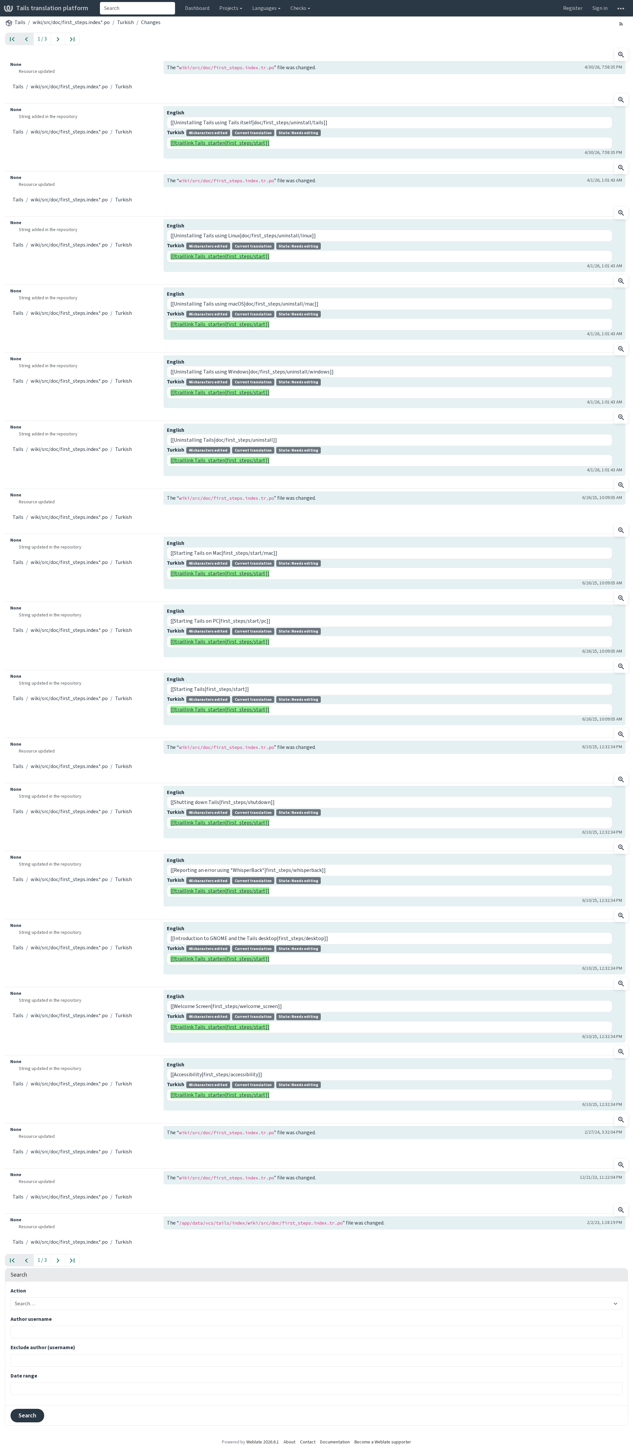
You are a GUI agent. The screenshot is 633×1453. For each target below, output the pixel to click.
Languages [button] (264, 8)
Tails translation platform (52, 8)
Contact (308, 1442)
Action (18, 1290)
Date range (24, 1375)
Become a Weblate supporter (382, 1442)
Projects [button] (228, 8)
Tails (20, 22)
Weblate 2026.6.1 (262, 1442)
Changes (151, 22)
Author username (31, 1319)
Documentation (335, 1442)
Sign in (600, 8)
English (175, 112)
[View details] (621, 55)
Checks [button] (298, 8)
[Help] (621, 8)
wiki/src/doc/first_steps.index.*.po (71, 22)
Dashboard (197, 8)
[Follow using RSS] (621, 23)
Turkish (125, 22)
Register (573, 8)
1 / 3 (42, 38)
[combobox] (137, 8)
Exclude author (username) (43, 1347)
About (289, 1442)
